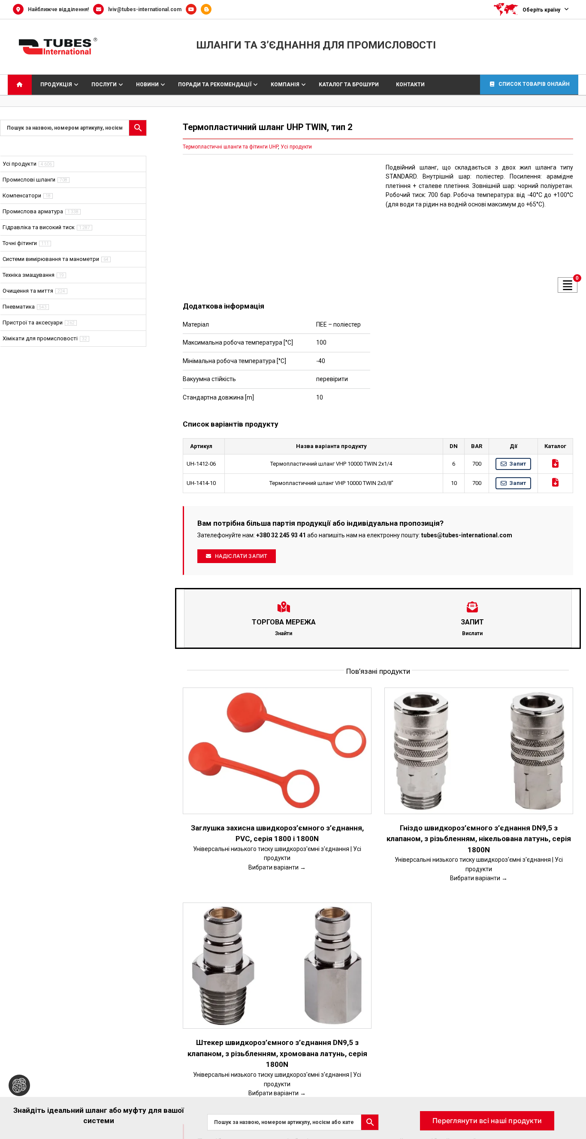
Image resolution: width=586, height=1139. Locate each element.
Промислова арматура (33, 211)
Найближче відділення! (58, 9)
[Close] (571, 1109)
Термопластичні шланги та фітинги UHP (230, 147)
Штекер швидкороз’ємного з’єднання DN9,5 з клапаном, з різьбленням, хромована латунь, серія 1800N (277, 1053)
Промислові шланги (29, 179)
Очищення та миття (28, 291)
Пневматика (19, 306)
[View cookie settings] (19, 1085)
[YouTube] (193, 9)
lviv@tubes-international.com (144, 9)
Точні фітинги (20, 243)
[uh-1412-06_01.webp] (276, 225)
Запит (517, 463)
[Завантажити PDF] (555, 463)
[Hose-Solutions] (208, 9)
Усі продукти (296, 147)
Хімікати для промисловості (40, 338)
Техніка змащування (28, 275)
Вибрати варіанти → (277, 867)
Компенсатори (22, 195)
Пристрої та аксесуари (33, 322)
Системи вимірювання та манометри (51, 259)
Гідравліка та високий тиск (39, 227)
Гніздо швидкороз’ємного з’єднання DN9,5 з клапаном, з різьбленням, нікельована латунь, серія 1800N (479, 839)
